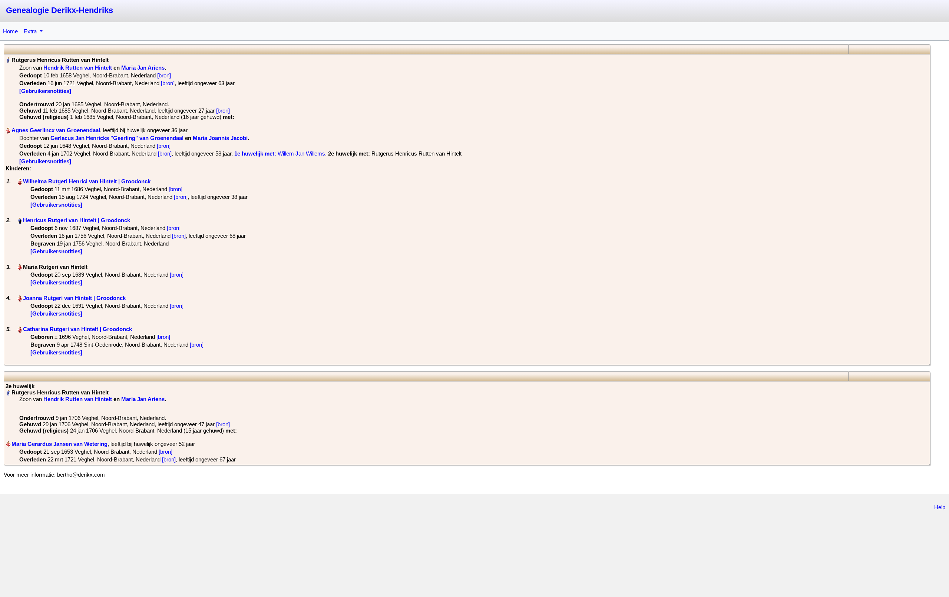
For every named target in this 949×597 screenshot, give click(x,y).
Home (10, 31)
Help (939, 507)
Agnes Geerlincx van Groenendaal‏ (55, 130)
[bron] (164, 75)
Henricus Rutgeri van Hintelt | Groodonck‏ (76, 220)
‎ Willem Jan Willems (279, 153)
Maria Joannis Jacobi (220, 138)
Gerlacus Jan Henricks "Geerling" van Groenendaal (116, 138)
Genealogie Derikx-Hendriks (59, 10)
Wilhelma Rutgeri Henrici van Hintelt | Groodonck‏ (87, 181)
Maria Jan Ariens (143, 67)
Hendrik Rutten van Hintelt (77, 67)
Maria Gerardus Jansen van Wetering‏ (59, 444)
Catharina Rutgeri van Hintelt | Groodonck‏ (77, 329)
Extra (31, 31)
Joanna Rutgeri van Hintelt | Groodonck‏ (74, 298)
